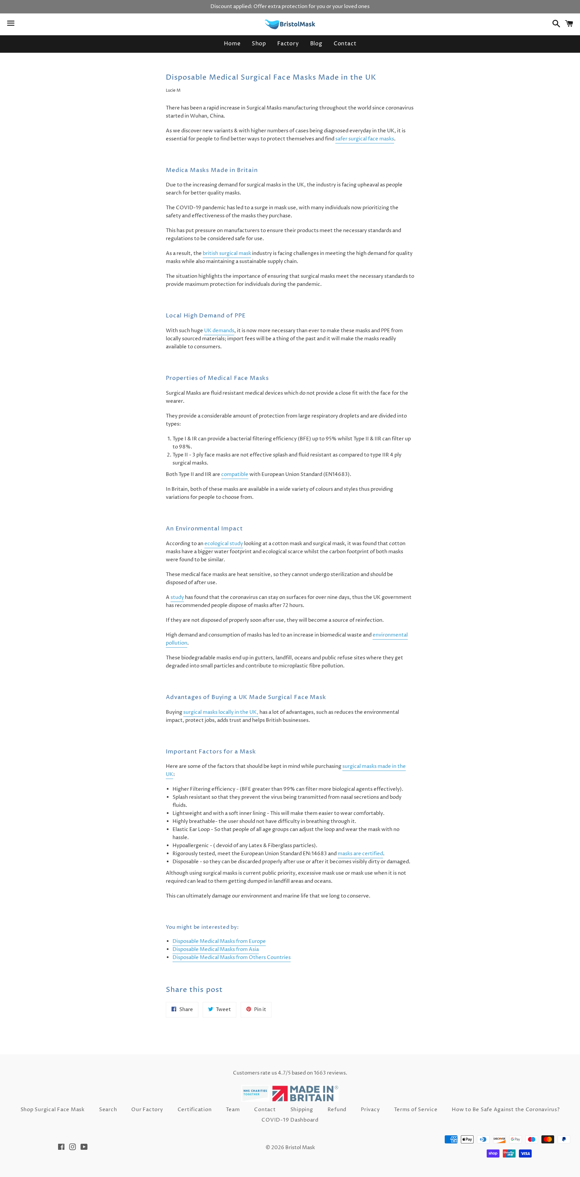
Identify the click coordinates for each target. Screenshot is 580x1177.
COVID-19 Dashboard (290, 1120)
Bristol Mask (300, 1147)
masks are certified (360, 853)
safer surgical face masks (364, 138)
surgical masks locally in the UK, (220, 712)
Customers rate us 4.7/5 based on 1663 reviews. (290, 1073)
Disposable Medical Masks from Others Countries (232, 957)
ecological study (223, 543)
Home (232, 43)
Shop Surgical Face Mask (52, 1109)
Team (233, 1109)
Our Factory (147, 1109)
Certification (195, 1109)
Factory (288, 43)
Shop (259, 43)
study (177, 597)
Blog (316, 43)
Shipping (301, 1109)
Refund (337, 1109)
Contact (345, 43)
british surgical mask (227, 253)
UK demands (219, 330)
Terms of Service (415, 1109)
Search (108, 1109)
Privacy (370, 1109)
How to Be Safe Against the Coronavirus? (506, 1109)
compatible (234, 474)
